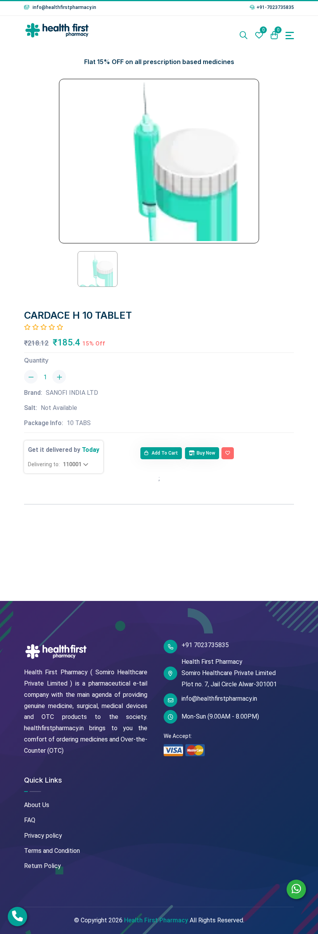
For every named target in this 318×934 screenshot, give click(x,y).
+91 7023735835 (205, 645)
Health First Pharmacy (156, 920)
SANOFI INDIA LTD (72, 392)
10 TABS (79, 423)
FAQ (29, 820)
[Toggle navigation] (289, 35)
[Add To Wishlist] (227, 453)
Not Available (59, 407)
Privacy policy (43, 835)
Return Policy (42, 866)
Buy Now (206, 453)
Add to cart (164, 453)
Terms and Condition (52, 850)
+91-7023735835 (275, 7)
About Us (36, 805)
